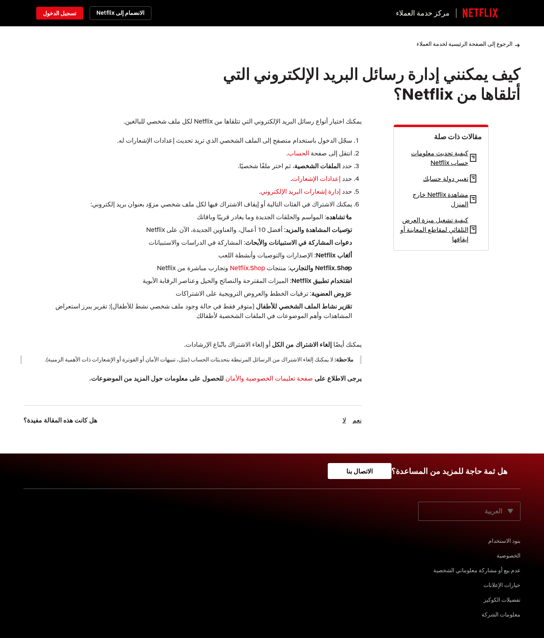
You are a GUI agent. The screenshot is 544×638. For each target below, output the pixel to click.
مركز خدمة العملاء (423, 13)
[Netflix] (480, 13)
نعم (357, 420)
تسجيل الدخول (59, 13)
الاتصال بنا (359, 471)
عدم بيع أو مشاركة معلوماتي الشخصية (477, 570)
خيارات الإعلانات (502, 585)
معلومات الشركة (501, 614)
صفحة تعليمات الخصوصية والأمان (269, 378)
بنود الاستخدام (504, 540)
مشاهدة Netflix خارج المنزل (440, 199)
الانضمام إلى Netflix (120, 12)
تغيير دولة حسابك (445, 179)
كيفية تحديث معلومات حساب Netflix (439, 158)
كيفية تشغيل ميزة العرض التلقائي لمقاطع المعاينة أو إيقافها (434, 229)
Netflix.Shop (247, 268)
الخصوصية (509, 555)
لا (344, 420)
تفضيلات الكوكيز (502, 599)
